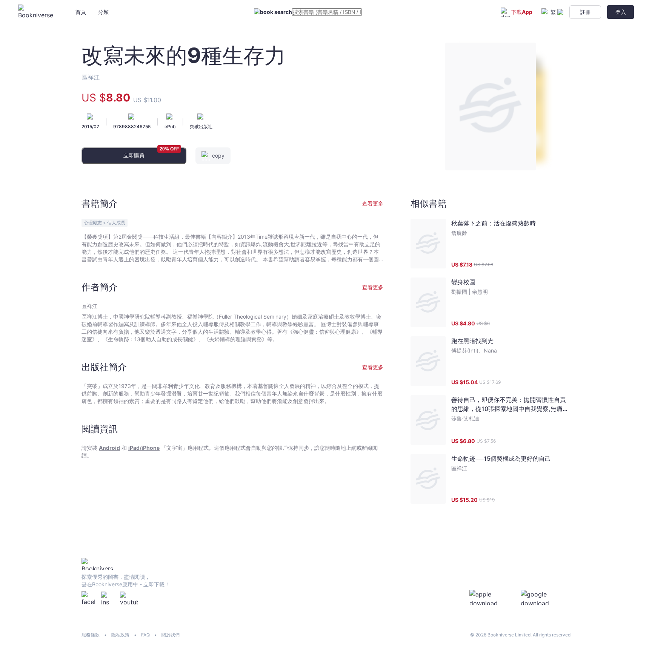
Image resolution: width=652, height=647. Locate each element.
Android (109, 448)
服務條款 (91, 635)
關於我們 (170, 635)
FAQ (145, 635)
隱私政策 (120, 635)
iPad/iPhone (144, 448)
